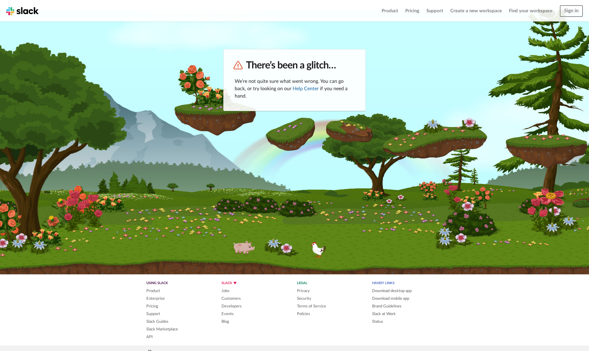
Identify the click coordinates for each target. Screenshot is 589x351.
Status (377, 321)
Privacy (303, 291)
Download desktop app (392, 291)
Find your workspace (530, 11)
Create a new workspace (476, 11)
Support (434, 11)
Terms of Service (311, 306)
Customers (231, 298)
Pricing (412, 11)
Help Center (306, 88)
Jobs (225, 291)
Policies (303, 314)
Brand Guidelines (387, 306)
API (149, 337)
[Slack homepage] (22, 10)
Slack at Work (384, 314)
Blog (225, 321)
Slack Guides (157, 321)
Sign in (571, 10)
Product (390, 11)
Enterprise (155, 298)
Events (227, 314)
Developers (231, 306)
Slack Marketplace (162, 329)
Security (304, 298)
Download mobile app (390, 298)
